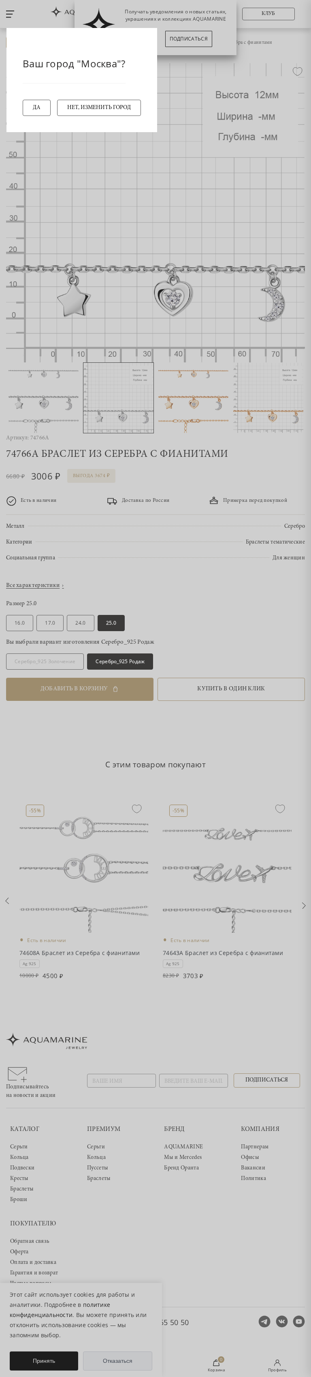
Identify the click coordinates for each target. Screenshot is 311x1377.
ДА (36, 108)
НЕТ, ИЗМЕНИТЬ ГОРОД (99, 108)
